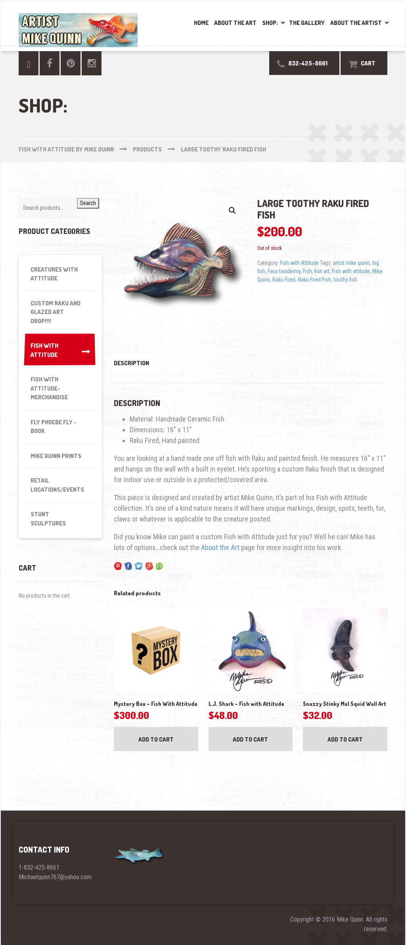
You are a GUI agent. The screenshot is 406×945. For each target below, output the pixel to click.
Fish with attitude (351, 271)
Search (88, 203)
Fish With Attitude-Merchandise (49, 388)
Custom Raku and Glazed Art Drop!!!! (55, 312)
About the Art (235, 23)
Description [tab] (131, 363)
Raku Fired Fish (314, 279)
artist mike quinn (351, 263)
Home (201, 23)
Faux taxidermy (284, 271)
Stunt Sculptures (48, 518)
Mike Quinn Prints (56, 456)
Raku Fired (283, 279)
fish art (321, 271)
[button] (232, 210)
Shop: (270, 23)
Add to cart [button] (156, 739)
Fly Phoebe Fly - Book (54, 426)
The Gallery (307, 23)
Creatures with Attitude (54, 274)
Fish (307, 271)
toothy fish (345, 279)
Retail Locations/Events (57, 485)
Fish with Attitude (299, 263)
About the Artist (356, 23)
